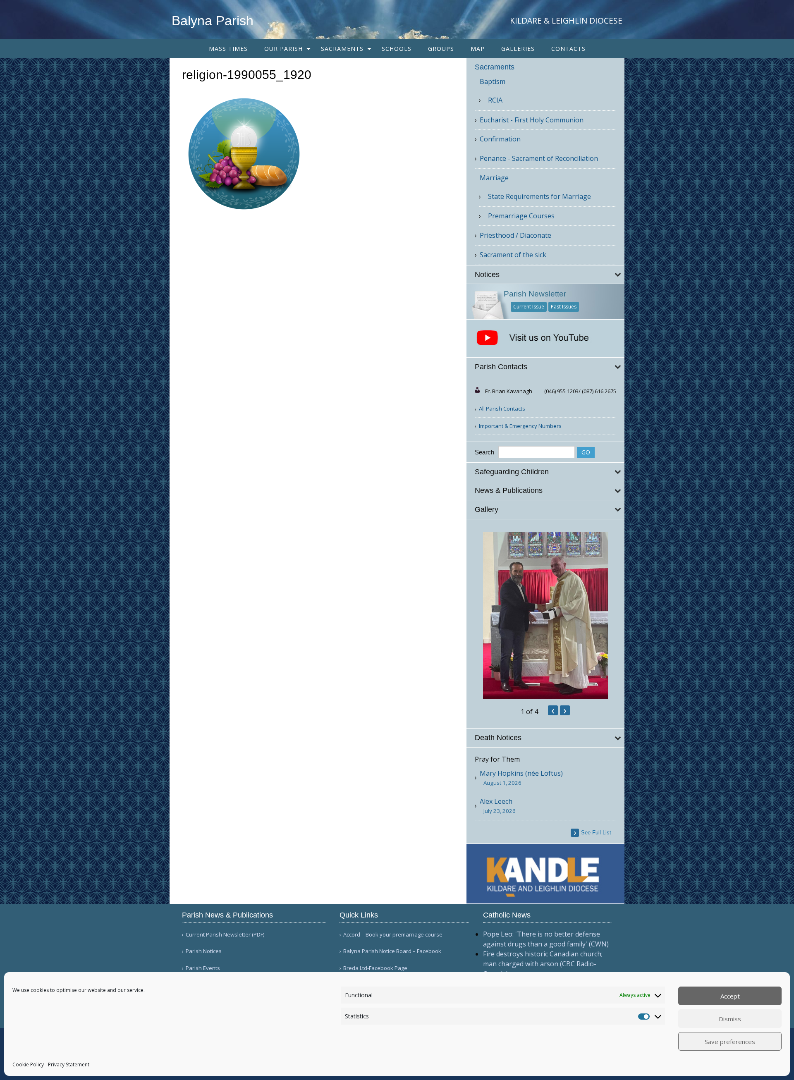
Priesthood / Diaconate (515, 235)
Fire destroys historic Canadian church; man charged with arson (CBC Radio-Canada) (543, 963)
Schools (396, 49)
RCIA (495, 100)
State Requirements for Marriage (539, 196)
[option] (545, 615)
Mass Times (228, 49)
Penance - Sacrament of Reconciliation (539, 158)
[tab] (545, 274)
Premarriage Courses (521, 215)
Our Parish (283, 49)
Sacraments (342, 49)
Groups (441, 49)
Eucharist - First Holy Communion (532, 119)
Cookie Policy (28, 1064)
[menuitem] (228, 48)
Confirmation (500, 138)
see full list (596, 832)
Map (478, 49)
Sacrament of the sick (513, 254)
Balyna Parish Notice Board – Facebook (392, 951)
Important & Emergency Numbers (520, 426)
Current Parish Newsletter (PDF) (225, 934)
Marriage (494, 177)
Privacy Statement (68, 1064)
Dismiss (730, 1019)
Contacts (568, 49)
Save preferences (730, 1041)
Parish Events (203, 968)
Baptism (492, 81)
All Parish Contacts (502, 408)
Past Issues (563, 306)
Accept (730, 996)
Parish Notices (204, 951)
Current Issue (528, 306)
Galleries (518, 49)
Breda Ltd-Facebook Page (375, 968)
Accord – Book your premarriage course (392, 934)
